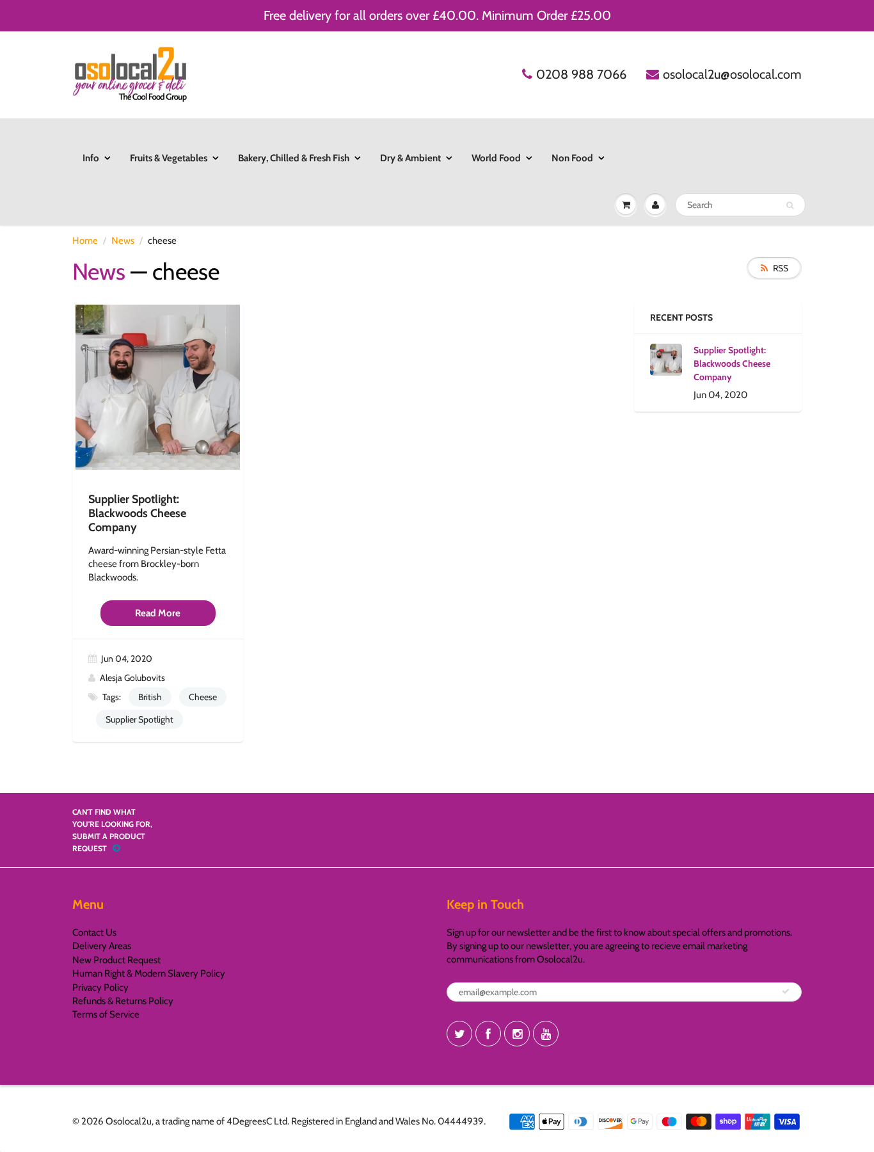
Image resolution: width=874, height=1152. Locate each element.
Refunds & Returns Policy (122, 1001)
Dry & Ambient (410, 158)
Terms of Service (105, 1014)
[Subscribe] (785, 991)
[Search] (790, 205)
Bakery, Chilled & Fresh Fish (293, 158)
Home (85, 240)
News (122, 240)
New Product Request (116, 960)
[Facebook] (488, 1033)
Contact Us (94, 932)
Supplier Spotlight (139, 719)
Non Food (572, 158)
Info (91, 158)
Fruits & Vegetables (168, 158)
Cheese (203, 697)
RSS (780, 268)
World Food (496, 158)
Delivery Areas (101, 946)
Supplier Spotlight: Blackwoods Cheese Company (732, 363)
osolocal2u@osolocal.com (732, 74)
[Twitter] (459, 1033)
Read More (157, 613)
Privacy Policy (100, 987)
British (150, 697)
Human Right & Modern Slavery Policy (148, 973)
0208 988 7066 (581, 74)
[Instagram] (517, 1033)
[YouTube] (546, 1033)
